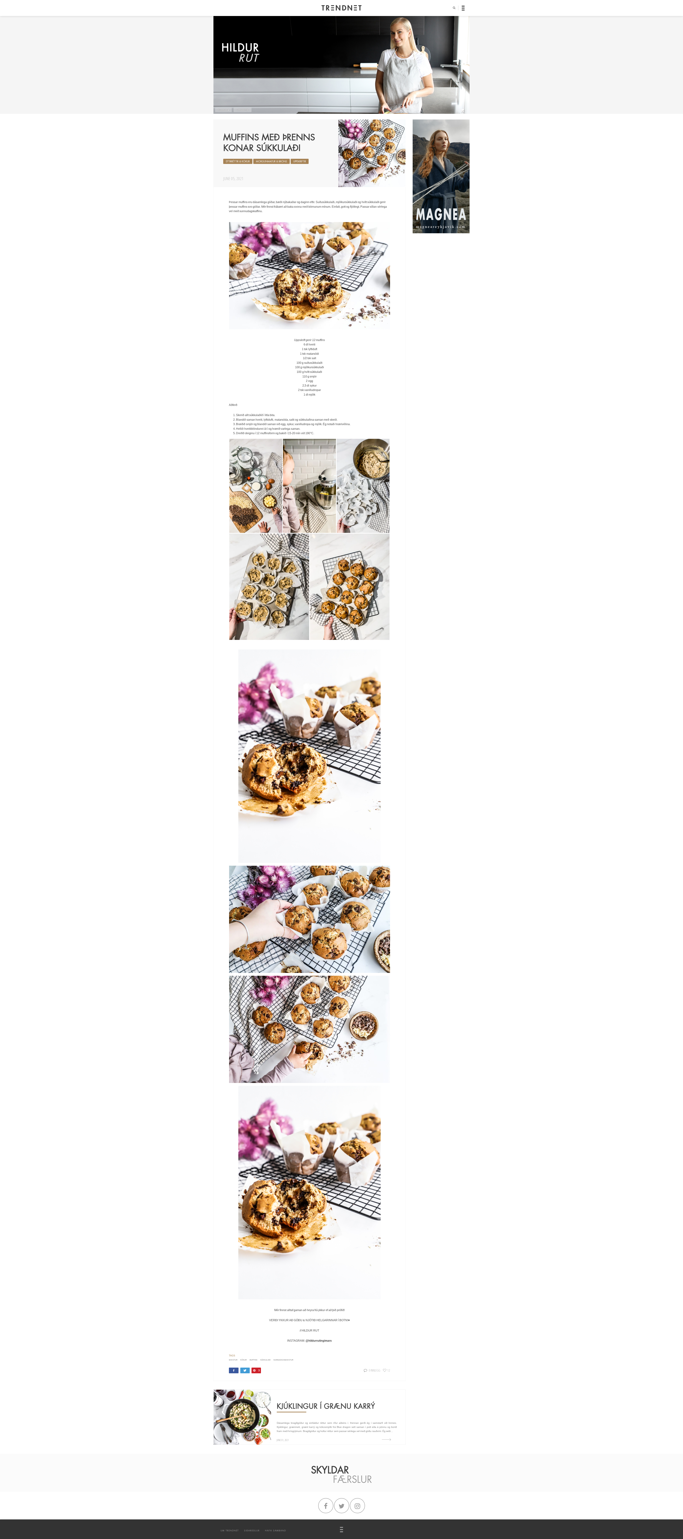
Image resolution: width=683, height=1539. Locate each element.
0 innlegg (374, 1370)
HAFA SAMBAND (275, 1530)
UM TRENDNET (230, 1530)
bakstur (233, 1360)
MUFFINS (253, 1360)
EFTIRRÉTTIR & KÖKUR (238, 161)
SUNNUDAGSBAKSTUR (283, 1360)
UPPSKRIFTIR (242, 110)
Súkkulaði (265, 1360)
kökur (243, 1360)
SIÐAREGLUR (252, 1530)
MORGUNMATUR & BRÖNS (271, 161)
